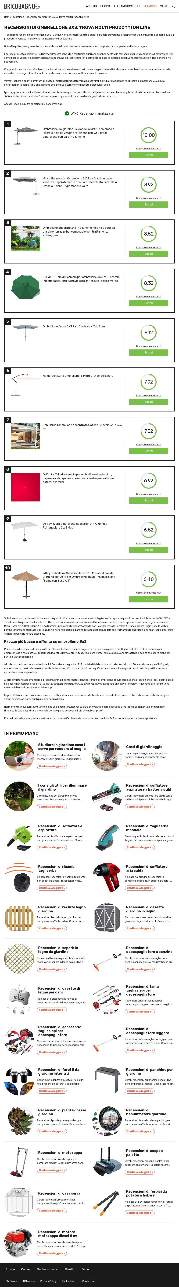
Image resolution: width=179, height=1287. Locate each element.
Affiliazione (29, 1281)
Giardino (150, 6)
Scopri (149, 155)
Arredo (91, 6)
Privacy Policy (48, 1281)
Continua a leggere (52, 766)
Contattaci (88, 1281)
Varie (164, 6)
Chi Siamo (11, 1281)
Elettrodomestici (127, 6)
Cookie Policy (69, 1281)
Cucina (105, 6)
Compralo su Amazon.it (148, 148)
